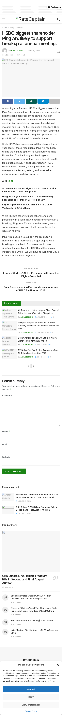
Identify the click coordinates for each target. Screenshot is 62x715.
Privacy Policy (31, 711)
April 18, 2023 (34, 50)
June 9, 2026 (41, 357)
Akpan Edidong (26, 317)
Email (6, 444)
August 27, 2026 (24, 501)
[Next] (33, 366)
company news (16, 28)
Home (4, 28)
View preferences (31, 704)
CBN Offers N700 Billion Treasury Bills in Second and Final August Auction (24, 579)
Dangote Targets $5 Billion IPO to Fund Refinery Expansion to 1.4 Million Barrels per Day (38, 325)
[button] (57, 664)
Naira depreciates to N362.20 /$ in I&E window (32, 620)
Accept (31, 689)
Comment (8, 395)
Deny (31, 696)
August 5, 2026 (42, 332)
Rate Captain (17, 50)
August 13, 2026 (42, 317)
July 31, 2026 (41, 344)
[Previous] (28, 366)
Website (6, 457)
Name (6, 431)
